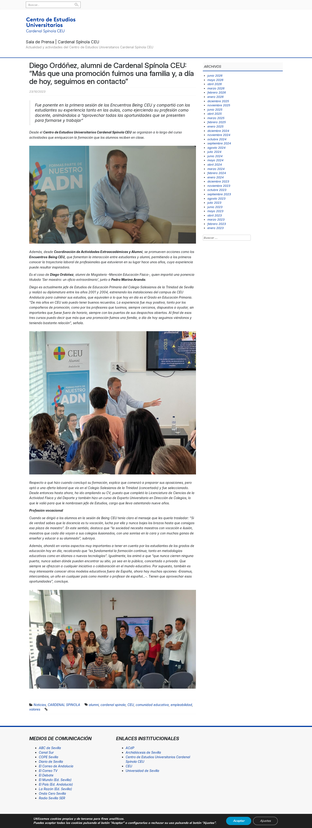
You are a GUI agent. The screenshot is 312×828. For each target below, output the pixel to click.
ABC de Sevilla (50, 748)
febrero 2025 (216, 122)
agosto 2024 (216, 147)
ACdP (130, 748)
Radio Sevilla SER (52, 798)
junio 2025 (214, 109)
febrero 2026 (216, 92)
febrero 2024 (216, 173)
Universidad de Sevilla (142, 771)
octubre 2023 (216, 190)
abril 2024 (214, 164)
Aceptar (238, 821)
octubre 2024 (216, 139)
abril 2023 (214, 215)
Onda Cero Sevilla (52, 793)
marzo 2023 (216, 219)
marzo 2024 (216, 169)
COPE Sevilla (48, 757)
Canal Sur (46, 752)
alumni (94, 705)
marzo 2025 (216, 118)
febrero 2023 (216, 224)
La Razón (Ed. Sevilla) (55, 789)
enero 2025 (215, 126)
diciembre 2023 (218, 181)
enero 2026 (215, 97)
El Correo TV (48, 771)
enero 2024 (215, 177)
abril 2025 (214, 113)
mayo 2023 (215, 211)
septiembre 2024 (219, 143)
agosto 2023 (216, 198)
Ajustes (265, 821)
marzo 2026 (216, 88)
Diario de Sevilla (51, 761)
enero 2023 (215, 228)
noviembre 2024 (218, 135)
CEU (130, 705)
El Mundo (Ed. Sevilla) (55, 780)
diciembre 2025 (218, 101)
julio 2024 (214, 152)
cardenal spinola (113, 705)
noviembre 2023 (218, 185)
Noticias (40, 705)
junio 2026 (214, 75)
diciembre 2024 (218, 131)
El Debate (46, 775)
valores (34, 709)
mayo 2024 (215, 160)
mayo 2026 (215, 80)
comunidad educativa (152, 705)
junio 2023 (214, 207)
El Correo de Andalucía (56, 766)
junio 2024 (214, 156)
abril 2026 (214, 84)
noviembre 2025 (218, 105)
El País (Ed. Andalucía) (56, 784)
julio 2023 (214, 202)
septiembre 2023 (219, 194)
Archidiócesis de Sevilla (143, 752)
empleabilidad (181, 705)
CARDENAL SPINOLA (64, 705)
